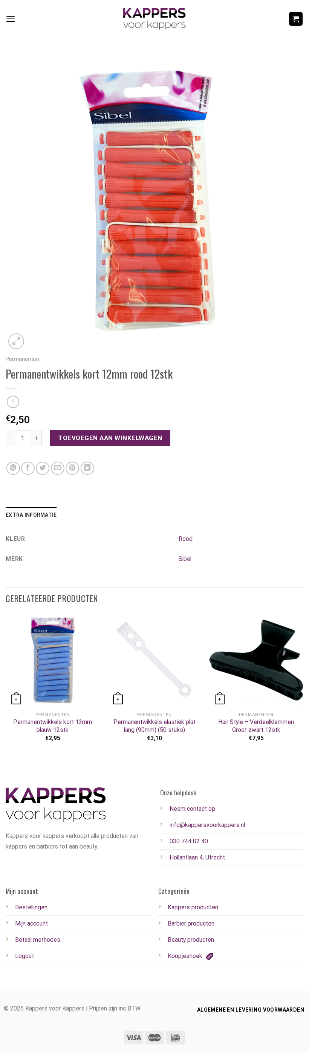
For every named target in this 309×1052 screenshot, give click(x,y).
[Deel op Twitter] (42, 468)
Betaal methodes (37, 939)
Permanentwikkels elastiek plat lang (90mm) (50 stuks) (154, 725)
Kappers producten (193, 907)
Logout (24, 956)
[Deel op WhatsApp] (13, 468)
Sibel (185, 558)
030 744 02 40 (189, 841)
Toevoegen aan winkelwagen (110, 438)
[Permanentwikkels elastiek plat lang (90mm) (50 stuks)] (154, 660)
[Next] (303, 684)
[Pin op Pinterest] (72, 468)
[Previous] (6, 684)
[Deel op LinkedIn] (87, 468)
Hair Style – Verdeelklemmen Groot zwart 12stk (256, 725)
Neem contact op (192, 808)
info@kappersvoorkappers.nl (207, 825)
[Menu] (11, 19)
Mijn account (31, 923)
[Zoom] (16, 341)
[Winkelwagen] (296, 18)
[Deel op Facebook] (28, 468)
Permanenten (22, 359)
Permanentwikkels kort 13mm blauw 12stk (52, 725)
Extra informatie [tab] (31, 515)
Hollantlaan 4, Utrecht (197, 857)
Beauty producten (191, 939)
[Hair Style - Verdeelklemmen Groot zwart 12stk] (256, 660)
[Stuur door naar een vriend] (57, 468)
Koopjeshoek (186, 956)
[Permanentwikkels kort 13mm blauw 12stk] (53, 660)
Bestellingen (31, 907)
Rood (186, 538)
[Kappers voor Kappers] (154, 19)
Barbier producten (191, 923)
